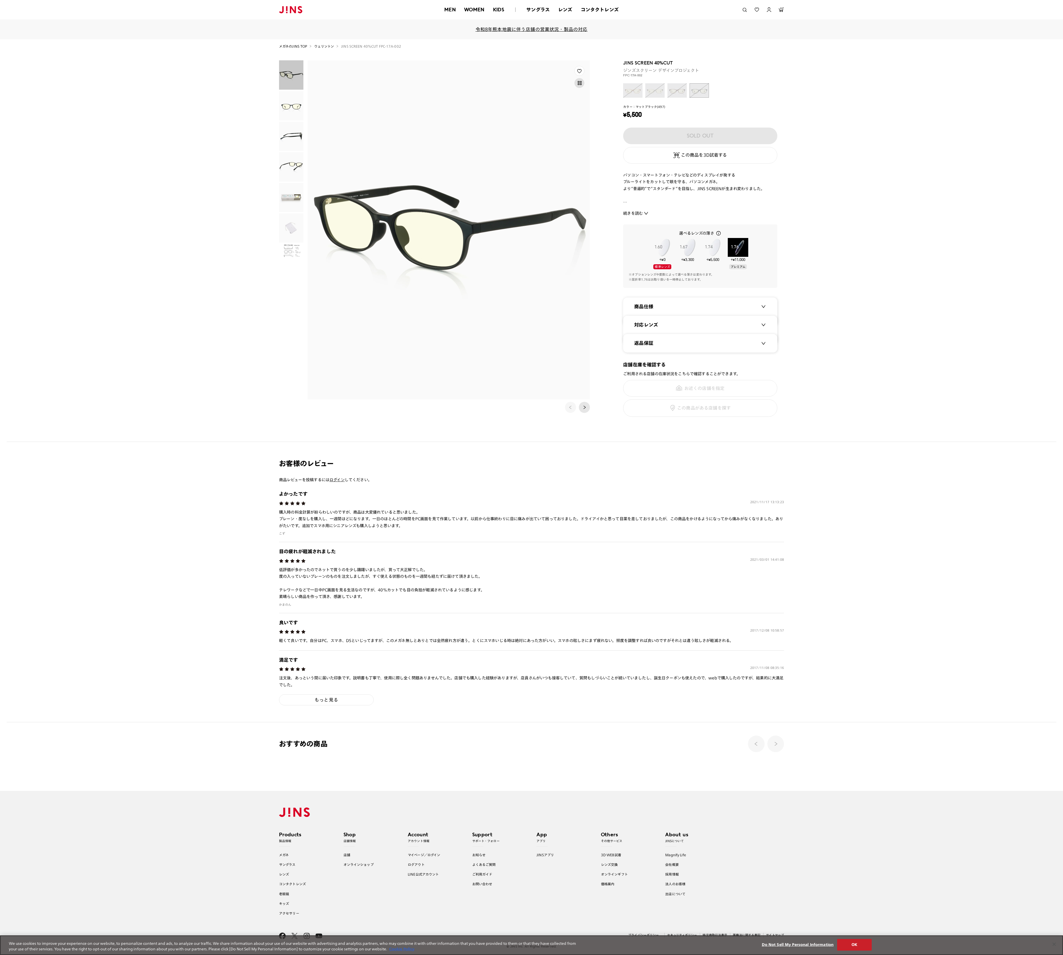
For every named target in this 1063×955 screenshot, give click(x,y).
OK (854, 944)
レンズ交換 (609, 864)
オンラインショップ (359, 864)
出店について (675, 894)
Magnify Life (675, 854)
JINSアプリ (545, 854)
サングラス (538, 9)
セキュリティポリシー (682, 934)
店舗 (347, 854)
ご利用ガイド (482, 874)
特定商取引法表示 (715, 934)
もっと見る (326, 699)
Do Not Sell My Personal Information (798, 944)
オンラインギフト (614, 874)
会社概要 (672, 864)
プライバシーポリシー (643, 934)
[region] (531, 945)
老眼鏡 (284, 894)
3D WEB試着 (611, 854)
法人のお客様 (675, 884)
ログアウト (416, 864)
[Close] (1054, 944)
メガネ (284, 854)
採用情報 (672, 874)
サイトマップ (775, 934)
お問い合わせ (482, 884)
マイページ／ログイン (424, 854)
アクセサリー (289, 913)
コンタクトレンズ (600, 9)
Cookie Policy (401, 949)
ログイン (337, 480)
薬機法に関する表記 (746, 934)
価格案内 (608, 884)
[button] (584, 407)
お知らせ (479, 854)
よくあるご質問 (484, 864)
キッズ (284, 903)
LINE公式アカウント (423, 874)
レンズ (565, 9)
